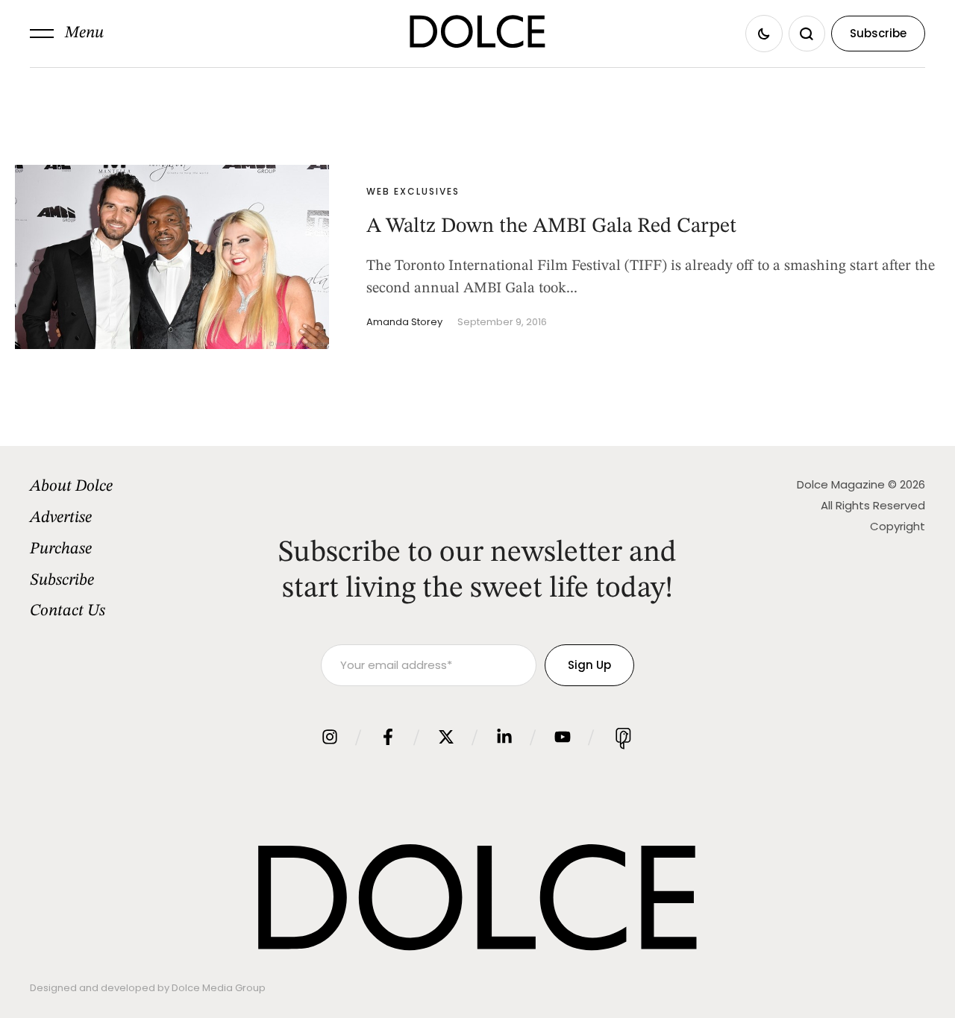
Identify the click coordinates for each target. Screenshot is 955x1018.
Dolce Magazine (841, 484)
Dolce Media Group (219, 988)
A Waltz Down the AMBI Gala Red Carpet (551, 226)
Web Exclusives (413, 191)
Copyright (897, 526)
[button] (67, 33)
